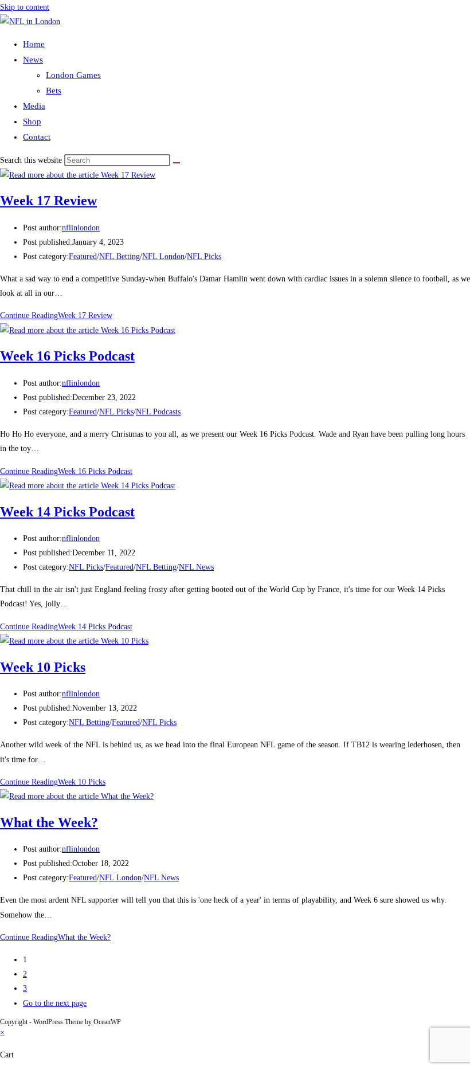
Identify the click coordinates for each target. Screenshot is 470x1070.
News (33, 59)
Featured (83, 256)
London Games (73, 75)
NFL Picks (204, 256)
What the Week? (49, 822)
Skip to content (24, 7)
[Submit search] (177, 163)
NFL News (196, 567)
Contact (36, 137)
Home (34, 44)
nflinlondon (81, 228)
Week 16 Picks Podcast (67, 355)
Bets (53, 90)
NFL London (163, 256)
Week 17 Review (48, 200)
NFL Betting (119, 256)
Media (34, 106)
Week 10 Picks (42, 667)
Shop (32, 121)
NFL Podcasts (158, 411)
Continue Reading (56, 315)
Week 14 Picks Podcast (67, 511)
